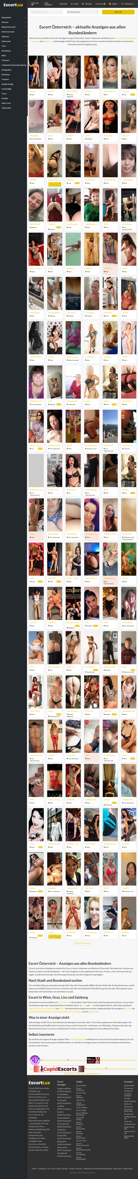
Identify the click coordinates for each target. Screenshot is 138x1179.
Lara (32, 667)
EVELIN (89, 711)
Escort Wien (63, 1002)
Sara (50, 135)
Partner (72, 1168)
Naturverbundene (75, 711)
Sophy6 (51, 755)
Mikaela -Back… (111, 534)
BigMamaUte (54, 445)
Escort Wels (81, 1110)
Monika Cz (90, 667)
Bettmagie (53, 534)
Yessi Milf (126, 401)
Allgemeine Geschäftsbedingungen (98, 1168)
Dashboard (128, 4)
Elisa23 (51, 224)
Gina (32, 578)
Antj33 (125, 888)
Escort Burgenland (81, 1158)
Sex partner (128, 1114)
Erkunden (88, 4)
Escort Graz (81, 1093)
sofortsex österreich (128, 1110)
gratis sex (128, 1104)
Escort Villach (81, 1107)
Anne (50, 711)
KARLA (88, 268)
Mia (87, 622)
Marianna (108, 135)
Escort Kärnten (79, 1132)
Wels (106, 139)
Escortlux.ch (130, 1068)
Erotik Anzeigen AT (92, 1073)
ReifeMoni (127, 622)
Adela (32, 534)
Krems (33, 581)
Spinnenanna (62, 1147)
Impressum (117, 1168)
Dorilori (60, 1112)
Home (75, 4)
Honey (107, 799)
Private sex (128, 1088)
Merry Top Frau (37, 445)
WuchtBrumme (111, 180)
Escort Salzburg (79, 1096)
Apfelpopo (61, 1129)
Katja (87, 401)
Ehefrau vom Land (75, 357)
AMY (32, 799)
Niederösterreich (129, 537)
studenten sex (129, 1124)
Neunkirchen (91, 672)
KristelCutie (109, 667)
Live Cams (52, 1168)
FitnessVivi (127, 799)
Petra (32, 844)
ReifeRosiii (35, 224)
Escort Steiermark (80, 1137)
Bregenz (107, 714)
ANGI (69, 445)
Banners (79, 1168)
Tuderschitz (71, 404)
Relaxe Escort (73, 622)
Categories (42, 1168)
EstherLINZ (62, 1135)
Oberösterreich (127, 229)
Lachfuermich (36, 755)
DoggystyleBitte (64, 1088)
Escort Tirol (81, 1141)
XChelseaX (72, 534)
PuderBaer (35, 312)
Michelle (108, 312)
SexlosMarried (110, 844)
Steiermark (38, 139)
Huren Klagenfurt (80, 1104)
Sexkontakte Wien (129, 1137)
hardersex (127, 534)
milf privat (128, 1091)
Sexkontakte (129, 1085)
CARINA (71, 799)
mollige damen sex (130, 1117)
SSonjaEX (34, 135)
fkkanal (70, 268)
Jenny (125, 312)
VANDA (107, 268)
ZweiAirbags (91, 489)
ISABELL (52, 622)
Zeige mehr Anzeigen (82, 943)
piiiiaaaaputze (128, 711)
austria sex (128, 1107)
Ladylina (60, 1106)
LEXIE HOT (53, 489)
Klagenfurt (48, 41)
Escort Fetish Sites (108, 1060)
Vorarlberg (70, 893)
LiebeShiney (128, 180)
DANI (125, 357)
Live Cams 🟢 (100, 4)
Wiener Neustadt (73, 360)
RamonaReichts (63, 1118)
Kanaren (52, 888)
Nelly (124, 755)
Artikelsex (127, 224)
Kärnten (70, 94)
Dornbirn (89, 626)
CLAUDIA (89, 357)
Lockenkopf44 (91, 932)
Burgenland (93, 1011)
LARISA (70, 135)
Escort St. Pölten (80, 1118)
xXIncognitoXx (63, 1124)
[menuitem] (74, 4)
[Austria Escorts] (35, 1060)
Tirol (94, 449)
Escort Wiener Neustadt (82, 1114)
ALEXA (125, 844)
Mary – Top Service (75, 578)
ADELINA (90, 180)
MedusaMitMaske (56, 312)
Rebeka (125, 932)
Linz (125, 38)
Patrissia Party (110, 91)
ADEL (106, 224)
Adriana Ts (72, 489)
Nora (124, 268)
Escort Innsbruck (80, 1089)
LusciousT (71, 312)
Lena (50, 268)
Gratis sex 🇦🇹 (35, 4)
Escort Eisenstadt (80, 1128)
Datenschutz (128, 1168)
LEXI (106, 622)
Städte (114, 4)
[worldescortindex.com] (95, 1068)
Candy (51, 932)
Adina (32, 888)
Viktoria (107, 711)
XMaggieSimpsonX (112, 578)
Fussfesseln (72, 224)
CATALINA (90, 844)
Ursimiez (71, 755)
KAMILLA (108, 932)
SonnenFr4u (72, 888)
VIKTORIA (35, 711)
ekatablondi (62, 1153)
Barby (32, 932)
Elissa (125, 578)
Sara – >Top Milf (37, 268)
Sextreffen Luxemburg (74, 1073)
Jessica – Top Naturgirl (77, 844)
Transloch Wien (129, 445)
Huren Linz (80, 1100)
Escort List (120, 1060)
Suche (119, 12)
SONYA (51, 578)
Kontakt (64, 1168)
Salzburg (132, 38)
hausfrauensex (130, 1101)
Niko (124, 667)
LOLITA (33, 622)
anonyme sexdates (128, 1095)
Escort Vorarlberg (80, 1153)
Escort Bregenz (79, 1123)
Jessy (87, 135)
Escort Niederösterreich (82, 1149)
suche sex (128, 1121)
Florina (125, 91)
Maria (106, 401)
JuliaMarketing (92, 224)
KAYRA (33, 180)
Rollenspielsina (92, 445)
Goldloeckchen (110, 755)
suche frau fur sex (129, 1132)
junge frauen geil (129, 1128)
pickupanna (61, 1141)
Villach (62, 1008)
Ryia (106, 489)
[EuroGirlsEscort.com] (77, 1060)
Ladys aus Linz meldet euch (42, 489)
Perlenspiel (61, 1100)
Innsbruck (35, 41)
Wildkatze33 (36, 401)
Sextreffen (63, 4)
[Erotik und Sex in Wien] (93, 1060)
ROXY (88, 91)
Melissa (70, 180)
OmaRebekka (62, 1094)
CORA (51, 357)
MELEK (125, 135)
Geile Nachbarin (48, 4)
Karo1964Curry (74, 91)
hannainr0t (72, 401)
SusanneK (108, 445)
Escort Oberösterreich (82, 1144)
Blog (58, 1168)
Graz (121, 38)
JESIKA (107, 357)
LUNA (51, 91)
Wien (116, 38)
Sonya (32, 91)
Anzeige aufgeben (77, 1039)
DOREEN (71, 932)
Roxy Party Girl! (92, 578)
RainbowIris (90, 799)
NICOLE (89, 888)
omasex (127, 1098)
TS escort (127, 449)
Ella (50, 401)
